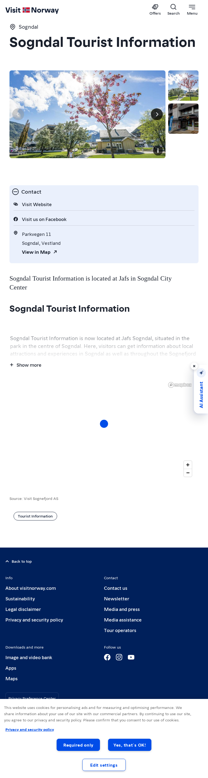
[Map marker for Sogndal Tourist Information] (104, 424)
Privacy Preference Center (32, 698)
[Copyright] (158, 150)
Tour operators (120, 630)
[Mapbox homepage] (180, 385)
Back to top (22, 561)
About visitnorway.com (30, 588)
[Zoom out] (188, 473)
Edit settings (104, 765)
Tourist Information (35, 515)
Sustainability (20, 598)
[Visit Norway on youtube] (131, 657)
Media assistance (123, 619)
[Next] (157, 114)
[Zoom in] (188, 465)
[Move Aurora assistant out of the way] (194, 366)
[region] (104, 738)
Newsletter (116, 598)
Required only (78, 745)
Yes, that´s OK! (129, 745)
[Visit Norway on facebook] (107, 657)
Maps (11, 678)
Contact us (115, 588)
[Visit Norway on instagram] (119, 657)
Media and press (122, 609)
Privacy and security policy (34, 619)
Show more (29, 365)
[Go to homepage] (39, 10)
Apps (10, 668)
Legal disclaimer (23, 609)
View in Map (36, 252)
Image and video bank (28, 657)
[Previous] (18, 114)
